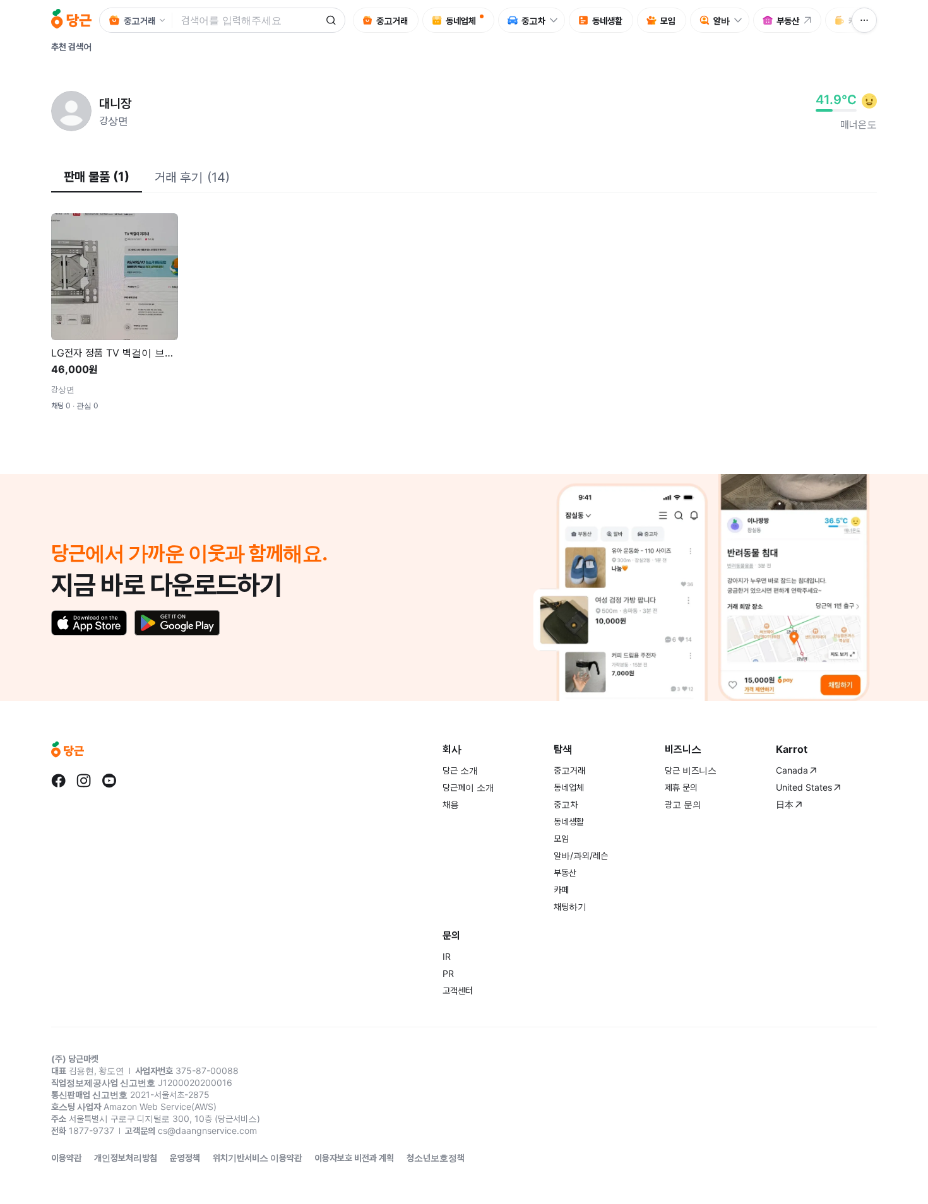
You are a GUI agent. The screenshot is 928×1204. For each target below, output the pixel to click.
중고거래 (569, 770)
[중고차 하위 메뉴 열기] (556, 20)
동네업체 (569, 787)
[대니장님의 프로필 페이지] (71, 111)
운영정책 (185, 1157)
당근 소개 (460, 770)
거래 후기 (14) (192, 177)
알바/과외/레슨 (581, 855)
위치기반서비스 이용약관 (257, 1157)
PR (448, 973)
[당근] (71, 20)
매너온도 (858, 124)
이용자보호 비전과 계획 (354, 1157)
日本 (785, 804)
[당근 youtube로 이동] (109, 780)
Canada (792, 770)
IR (447, 956)
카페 (561, 889)
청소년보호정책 (436, 1157)
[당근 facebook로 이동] (58, 780)
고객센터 (458, 990)
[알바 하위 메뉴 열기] (741, 20)
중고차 (566, 804)
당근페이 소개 (468, 787)
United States (804, 787)
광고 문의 (683, 804)
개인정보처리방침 (125, 1157)
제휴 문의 (681, 787)
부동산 (565, 872)
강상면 (113, 120)
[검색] (330, 20)
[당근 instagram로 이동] (84, 780)
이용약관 (66, 1157)
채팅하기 (570, 906)
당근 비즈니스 (691, 770)
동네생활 (569, 821)
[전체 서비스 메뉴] (864, 20)
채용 (451, 804)
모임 (561, 838)
